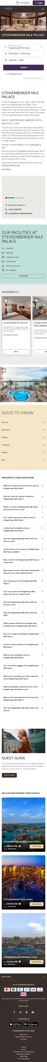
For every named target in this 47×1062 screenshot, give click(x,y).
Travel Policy (23, 1056)
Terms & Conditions (23, 1059)
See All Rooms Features (10, 335)
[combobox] (23, 47)
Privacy (23, 1047)
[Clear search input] (41, 47)
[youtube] (32, 1012)
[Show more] (4, 370)
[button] (16, 326)
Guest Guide (9, 775)
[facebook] (14, 1012)
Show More (23, 276)
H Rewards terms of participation (23, 1052)
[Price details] (20, 846)
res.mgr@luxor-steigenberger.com (20, 213)
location (13, 102)
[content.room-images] (6, 300)
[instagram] (20, 1012)
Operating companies (23, 1054)
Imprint (23, 1049)
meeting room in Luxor (29, 151)
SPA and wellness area (11, 165)
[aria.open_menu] (43, 9)
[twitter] (26, 1012)
